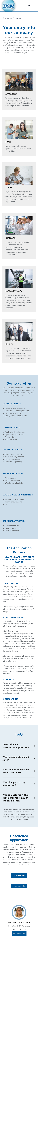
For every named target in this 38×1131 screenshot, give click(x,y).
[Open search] (24, 5)
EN (29, 6)
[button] (19, 875)
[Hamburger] (34, 5)
